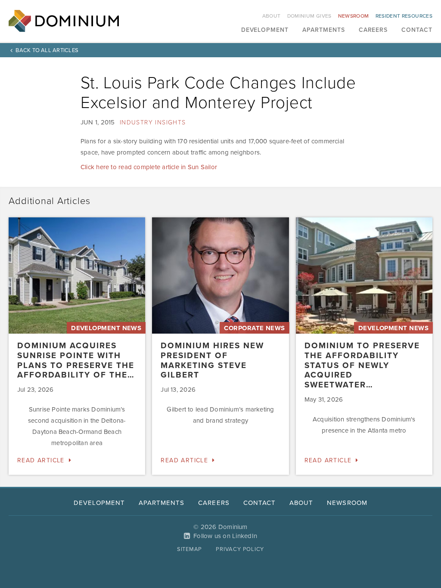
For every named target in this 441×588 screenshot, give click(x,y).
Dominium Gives (309, 16)
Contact (416, 30)
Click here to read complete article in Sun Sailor (149, 167)
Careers (373, 30)
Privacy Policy (240, 549)
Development (265, 30)
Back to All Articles (47, 50)
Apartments (323, 30)
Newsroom (353, 16)
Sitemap (189, 549)
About (271, 16)
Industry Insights (153, 122)
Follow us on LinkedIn (225, 536)
